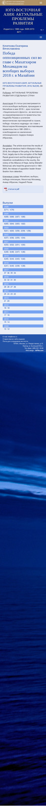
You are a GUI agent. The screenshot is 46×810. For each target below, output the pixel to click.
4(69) (6, 216)
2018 (29, 85)
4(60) (12, 230)
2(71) (6, 209)
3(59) (17, 230)
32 (8, 279)
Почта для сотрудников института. (15, 341)
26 (15, 286)
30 (15, 279)
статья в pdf (13, 189)
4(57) (6, 237)
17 (5, 314)
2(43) (17, 258)
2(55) (17, 237)
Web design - (34, 350)
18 (8, 307)
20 (8, 300)
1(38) (23, 265)
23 (11, 293)
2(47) (17, 251)
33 (5, 279)
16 (8, 314)
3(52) (12, 244)
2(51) (17, 244)
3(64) (12, 223)
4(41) (6, 265)
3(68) (12, 216)
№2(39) (36, 85)
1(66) (23, 216)
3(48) (12, 251)
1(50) (23, 244)
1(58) (28, 230)
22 (15, 293)
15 (5, 321)
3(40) (12, 265)
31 (11, 279)
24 (8, 293)
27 (11, 286)
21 (5, 300)
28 (8, 286)
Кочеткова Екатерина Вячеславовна (15, 47)
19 (5, 307)
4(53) (6, 244)
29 (5, 286)
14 (8, 321)
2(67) (17, 216)
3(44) (12, 258)
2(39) (17, 265)
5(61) (6, 230)
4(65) (6, 223)
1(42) (23, 258)
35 (11, 272)
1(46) (23, 251)
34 (15, 272)
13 (5, 328)
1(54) (23, 237)
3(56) (12, 237)
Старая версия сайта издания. (14, 339)
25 (5, 293)
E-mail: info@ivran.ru (10, 336)
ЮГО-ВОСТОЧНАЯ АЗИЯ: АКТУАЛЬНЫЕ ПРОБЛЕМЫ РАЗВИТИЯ (22, 84)
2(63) (17, 223)
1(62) (23, 223)
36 (8, 272)
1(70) (12, 209)
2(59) (23, 230)
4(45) (6, 258)
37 (5, 272)
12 (8, 328)
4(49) (6, 251)
